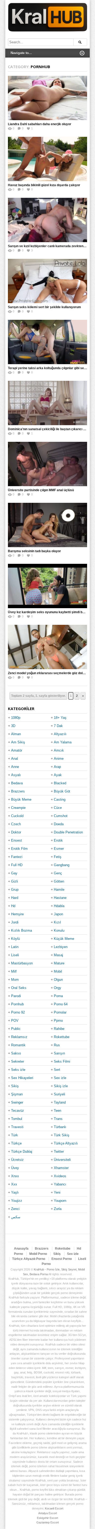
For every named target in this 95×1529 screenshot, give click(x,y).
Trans (58, 1119)
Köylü (15, 939)
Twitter (59, 1151)
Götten (59, 881)
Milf (14, 971)
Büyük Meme (21, 799)
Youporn (60, 1201)
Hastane (60, 898)
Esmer (59, 849)
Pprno (58, 1021)
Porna (58, 996)
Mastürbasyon (22, 963)
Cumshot (61, 816)
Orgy (57, 988)
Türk (14, 1135)
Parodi (16, 996)
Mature (59, 963)
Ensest (16, 840)
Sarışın (59, 1053)
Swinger (17, 1102)
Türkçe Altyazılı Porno (28, 1259)
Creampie (18, 808)
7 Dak (58, 726)
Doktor (16, 832)
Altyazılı (60, 734)
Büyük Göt (62, 791)
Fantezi (16, 857)
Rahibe (59, 1029)
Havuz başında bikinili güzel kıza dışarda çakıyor (44, 185)
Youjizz (16, 1201)
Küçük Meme (64, 939)
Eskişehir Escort (47, 1517)
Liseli (15, 955)
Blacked (60, 783)
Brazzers (18, 791)
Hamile (59, 890)
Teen (57, 1111)
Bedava (17, 783)
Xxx (14, 1184)
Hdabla (59, 906)
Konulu (59, 930)
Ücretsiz (17, 1160)
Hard (14, 898)
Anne (15, 767)
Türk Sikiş (61, 1135)
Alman (16, 734)
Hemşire (17, 914)
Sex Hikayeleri (22, 1078)
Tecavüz (17, 1111)
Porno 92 (18, 1012)
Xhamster (61, 1168)
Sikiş (15, 1086)
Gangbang (61, 865)
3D (13, 726)
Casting (59, 799)
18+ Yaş (60, 718)
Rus (57, 1045)
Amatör (16, 750)
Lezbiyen (61, 947)
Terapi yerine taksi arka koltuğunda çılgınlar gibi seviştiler (51, 368)
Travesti (17, 1127)
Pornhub (17, 1004)
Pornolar (60, 1012)
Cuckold (17, 816)
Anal (14, 759)
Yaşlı (15, 1192)
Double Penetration (68, 832)
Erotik (58, 840)
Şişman (17, 1094)
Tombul (16, 1119)
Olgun (58, 980)
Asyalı (16, 775)
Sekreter (17, 1061)
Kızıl (57, 922)
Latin (14, 947)
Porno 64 (61, 1004)
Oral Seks (18, 988)
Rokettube (61, 1037)
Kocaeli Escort (54, 1508)
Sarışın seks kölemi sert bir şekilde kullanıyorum (44, 307)
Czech (16, 824)
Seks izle (18, 1070)
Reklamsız (19, 1037)
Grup (14, 890)
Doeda (59, 824)
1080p (15, 718)
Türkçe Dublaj (21, 1151)
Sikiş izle (61, 1086)
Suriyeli (59, 1094)
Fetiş (57, 857)
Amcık (59, 750)
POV (14, 1021)
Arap (57, 767)
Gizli (14, 881)
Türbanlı (60, 1127)
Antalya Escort (47, 1513)
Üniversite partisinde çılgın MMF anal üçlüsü (41, 490)
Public (16, 1029)
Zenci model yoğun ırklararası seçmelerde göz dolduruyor (51, 673)
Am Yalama (63, 742)
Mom (15, 980)
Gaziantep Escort (47, 1522)
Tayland (60, 1102)
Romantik (18, 1045)
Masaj (58, 955)
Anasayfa (21, 1248)
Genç (58, 873)
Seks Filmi (62, 1061)
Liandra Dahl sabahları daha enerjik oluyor (39, 124)
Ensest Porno (61, 1259)
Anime (59, 759)
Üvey (15, 1168)
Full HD (16, 865)
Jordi (14, 922)
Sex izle (60, 1078)
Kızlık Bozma (21, 930)
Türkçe (16, 1143)
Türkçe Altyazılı (66, 1143)
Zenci (15, 1209)
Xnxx (15, 1176)
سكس (15, 1217)
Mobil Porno (38, 1254)
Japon (58, 914)
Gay (14, 873)
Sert (57, 1070)
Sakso (16, 1053)
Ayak (58, 775)
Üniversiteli (62, 1160)
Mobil (58, 971)
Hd (13, 906)
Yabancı (60, 1184)
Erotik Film (19, 849)
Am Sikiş (18, 742)
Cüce (58, 808)
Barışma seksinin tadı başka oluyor (34, 551)
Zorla (57, 1209)
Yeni (57, 1192)
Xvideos (60, 1176)
